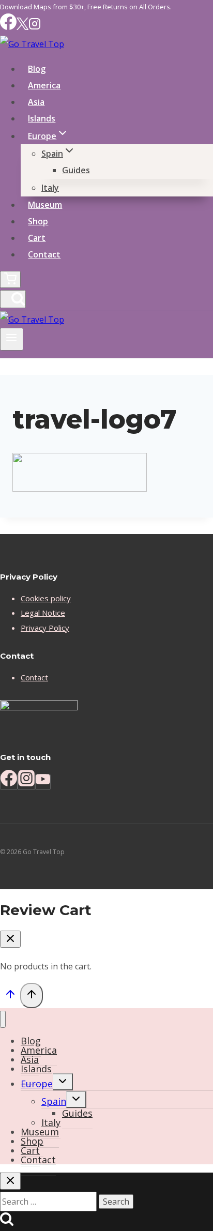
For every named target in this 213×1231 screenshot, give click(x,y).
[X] (22, 27)
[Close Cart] (10, 939)
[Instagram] (34, 27)
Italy (50, 187)
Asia (36, 102)
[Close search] (10, 1181)
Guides (76, 170)
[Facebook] (8, 27)
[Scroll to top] (10, 996)
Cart (36, 238)
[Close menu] (3, 1019)
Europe (37, 1083)
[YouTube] (43, 782)
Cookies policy (46, 598)
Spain (53, 1101)
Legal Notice (43, 612)
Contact (44, 254)
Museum (45, 204)
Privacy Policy (45, 627)
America (44, 85)
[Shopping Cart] (10, 279)
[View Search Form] (13, 299)
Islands (41, 118)
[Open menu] (11, 339)
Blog (36, 68)
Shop (38, 221)
